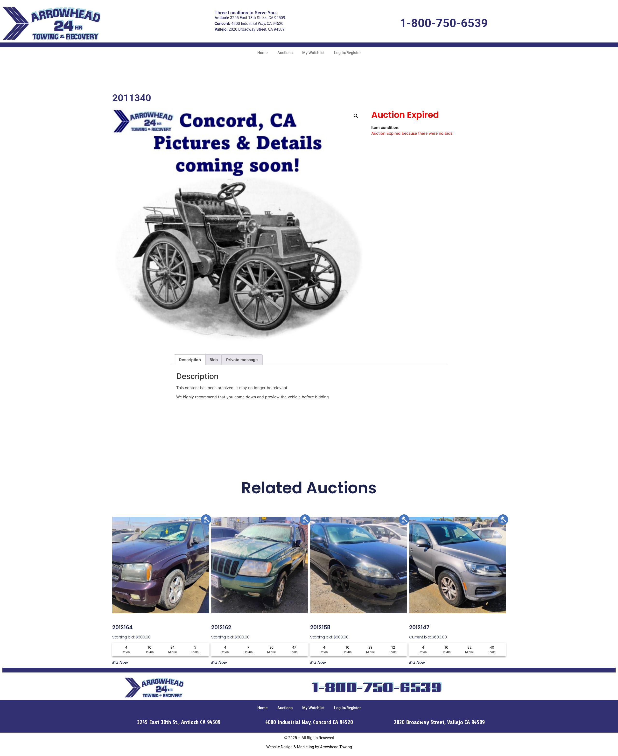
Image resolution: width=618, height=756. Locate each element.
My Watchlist (313, 52)
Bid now (120, 662)
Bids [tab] (214, 359)
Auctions (285, 52)
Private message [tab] (242, 359)
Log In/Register (347, 52)
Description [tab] (190, 359)
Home (262, 52)
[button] (355, 116)
